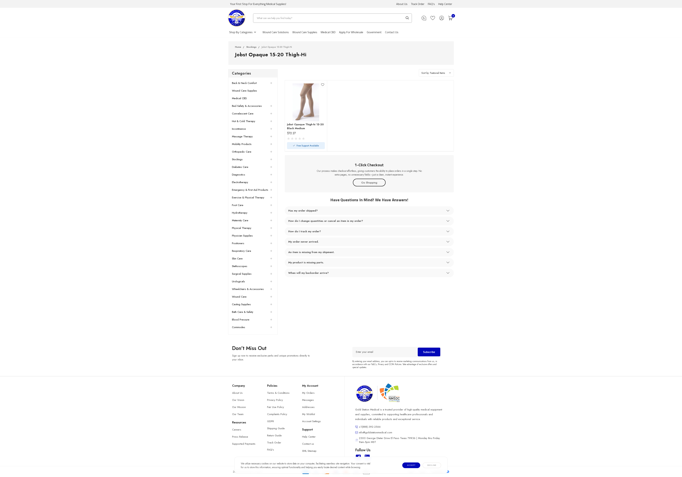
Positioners (238, 243)
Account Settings (311, 421)
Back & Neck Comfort (244, 83)
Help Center (445, 4)
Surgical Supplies (241, 274)
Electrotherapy (240, 182)
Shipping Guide (276, 428)
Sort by (425, 73)
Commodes (238, 327)
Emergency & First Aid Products (250, 190)
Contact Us (391, 32)
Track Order (417, 4)
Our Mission (239, 407)
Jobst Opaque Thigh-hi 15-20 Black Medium (305, 126)
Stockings (251, 47)
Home (238, 47)
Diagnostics (238, 175)
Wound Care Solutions (275, 32)
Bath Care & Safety (242, 312)
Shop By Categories (241, 32)
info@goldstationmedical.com (375, 432)
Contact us (308, 444)
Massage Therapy (242, 136)
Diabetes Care (240, 167)
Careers (236, 430)
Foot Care (237, 205)
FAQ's (431, 4)
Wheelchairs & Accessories (248, 289)
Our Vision (238, 400)
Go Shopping (369, 182)
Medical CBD (328, 32)
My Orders (308, 393)
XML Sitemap (309, 451)
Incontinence (239, 129)
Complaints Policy (277, 414)
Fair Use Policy (275, 407)
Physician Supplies (242, 236)
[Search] (407, 17)
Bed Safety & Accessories (247, 106)
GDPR (270, 421)
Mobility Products (241, 144)
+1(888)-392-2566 (370, 427)
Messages (308, 400)
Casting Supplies (241, 304)
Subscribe (429, 352)
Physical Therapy (241, 228)
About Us (401, 4)
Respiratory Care (241, 251)
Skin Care (237, 259)
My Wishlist (308, 414)
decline (431, 465)
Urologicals (238, 281)
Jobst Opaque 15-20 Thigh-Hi (277, 47)
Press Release (240, 437)
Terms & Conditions (278, 393)
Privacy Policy (275, 400)
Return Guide (274, 435)
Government (374, 32)
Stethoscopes (239, 266)
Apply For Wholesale (351, 32)
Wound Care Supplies (304, 32)
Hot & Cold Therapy (243, 121)
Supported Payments (243, 444)
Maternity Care (240, 220)
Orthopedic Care (241, 152)
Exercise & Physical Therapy (248, 197)
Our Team (237, 414)
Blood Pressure (240, 320)
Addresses (308, 407)
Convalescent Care (242, 114)
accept (411, 465)
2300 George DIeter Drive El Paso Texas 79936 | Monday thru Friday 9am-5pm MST (399, 440)
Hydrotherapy (239, 213)
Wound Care (239, 297)
